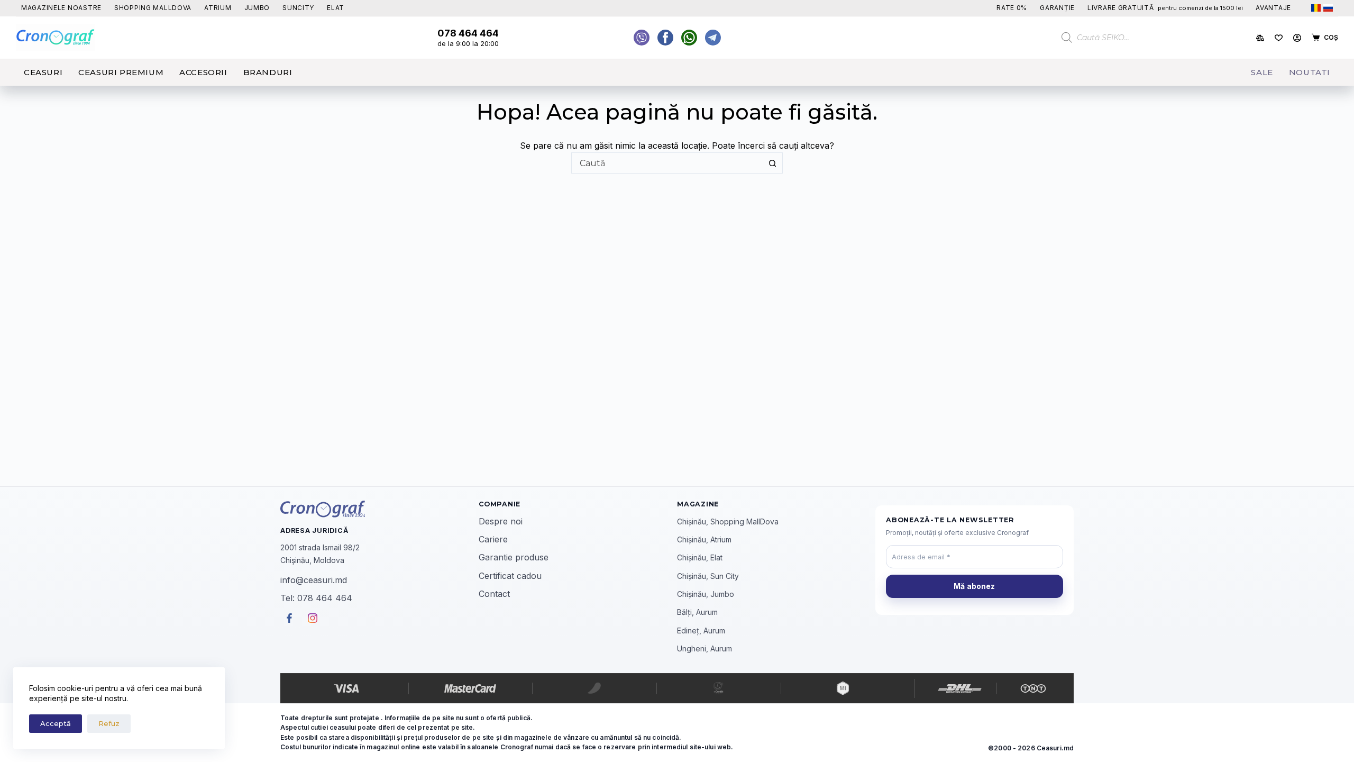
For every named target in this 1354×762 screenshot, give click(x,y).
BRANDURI (267, 72)
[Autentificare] (1297, 38)
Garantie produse (513, 557)
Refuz (109, 723)
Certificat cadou (510, 575)
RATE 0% (1011, 8)
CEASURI (43, 72)
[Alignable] (665, 38)
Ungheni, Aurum (704, 648)
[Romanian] (1316, 8)
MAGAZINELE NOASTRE (61, 8)
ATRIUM (217, 8)
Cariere (493, 539)
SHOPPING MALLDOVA (152, 8)
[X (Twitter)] (641, 38)
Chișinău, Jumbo (705, 593)
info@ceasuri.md (313, 580)
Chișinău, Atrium (704, 539)
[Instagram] (713, 38)
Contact (494, 593)
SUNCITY (298, 8)
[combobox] (667, 163)
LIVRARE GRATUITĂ (1165, 8)
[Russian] (1328, 8)
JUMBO (257, 8)
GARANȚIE (1057, 8)
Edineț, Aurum (701, 630)
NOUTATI (1309, 72)
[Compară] (1260, 38)
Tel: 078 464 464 (316, 598)
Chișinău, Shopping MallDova (728, 521)
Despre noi (501, 521)
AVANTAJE (1273, 8)
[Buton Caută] (772, 163)
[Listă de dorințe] (1279, 38)
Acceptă (55, 723)
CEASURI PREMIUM (120, 72)
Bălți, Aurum (697, 611)
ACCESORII (203, 72)
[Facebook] (689, 38)
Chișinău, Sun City (708, 576)
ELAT (335, 8)
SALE (1262, 72)
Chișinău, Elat (699, 557)
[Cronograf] (379, 509)
